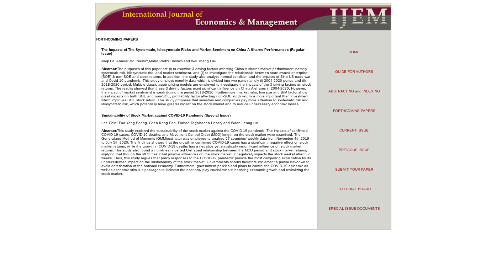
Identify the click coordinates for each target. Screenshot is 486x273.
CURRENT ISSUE (354, 130)
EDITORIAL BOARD (354, 189)
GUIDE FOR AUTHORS (354, 72)
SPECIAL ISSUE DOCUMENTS (354, 208)
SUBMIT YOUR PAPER (354, 169)
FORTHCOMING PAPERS (354, 111)
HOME (354, 52)
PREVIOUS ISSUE (354, 150)
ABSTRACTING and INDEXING (354, 91)
